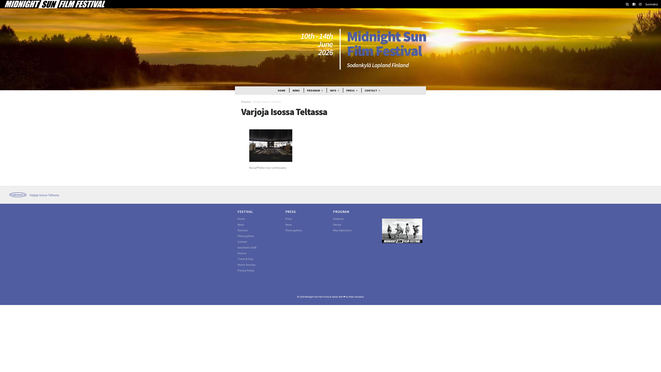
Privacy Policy (246, 270)
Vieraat (337, 224)
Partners (243, 230)
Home (281, 90)
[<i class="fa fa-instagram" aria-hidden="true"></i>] (640, 4)
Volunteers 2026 (247, 247)
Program (314, 90)
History (242, 253)
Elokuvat (338, 218)
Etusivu (245, 101)
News (296, 90)
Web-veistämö (356, 296)
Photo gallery (246, 236)
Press (350, 90)
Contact (371, 90)
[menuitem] (651, 4)
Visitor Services (246, 264)
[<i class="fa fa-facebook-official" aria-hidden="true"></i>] (634, 4)
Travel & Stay (245, 259)
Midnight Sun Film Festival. (318, 296)
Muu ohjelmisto (342, 230)
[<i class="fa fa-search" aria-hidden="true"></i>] (627, 4)
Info (333, 90)
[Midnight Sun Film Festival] (54, 4)
